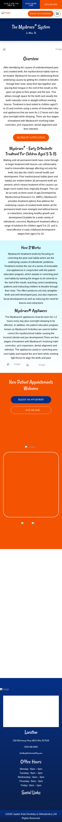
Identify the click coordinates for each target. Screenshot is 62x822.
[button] (57, 14)
